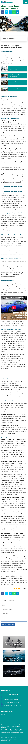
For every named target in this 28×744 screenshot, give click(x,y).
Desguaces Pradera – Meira (11, 697)
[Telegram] (17, 12)
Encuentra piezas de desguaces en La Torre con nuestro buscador (13, 693)
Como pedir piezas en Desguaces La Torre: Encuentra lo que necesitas (13, 706)
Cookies (3, 716)
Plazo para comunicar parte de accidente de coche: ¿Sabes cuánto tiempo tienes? (12, 730)
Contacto (3, 718)
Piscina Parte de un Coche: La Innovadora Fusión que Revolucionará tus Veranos (11, 736)
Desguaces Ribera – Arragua (11, 699)
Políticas (3, 714)
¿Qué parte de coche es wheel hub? (13, 702)
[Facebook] (2, 12)
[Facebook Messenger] (6, 12)
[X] (10, 12)
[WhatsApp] (14, 12)
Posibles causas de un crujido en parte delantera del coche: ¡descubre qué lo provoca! (10, 726)
